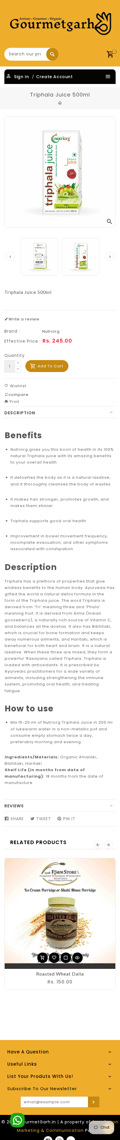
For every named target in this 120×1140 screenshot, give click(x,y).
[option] (80, 257)
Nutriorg (51, 331)
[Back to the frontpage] (60, 103)
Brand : (12, 331)
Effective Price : (22, 341)
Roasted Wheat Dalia (60, 973)
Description (19, 413)
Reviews (14, 806)
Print (13, 401)
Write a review (24, 319)
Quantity (14, 355)
